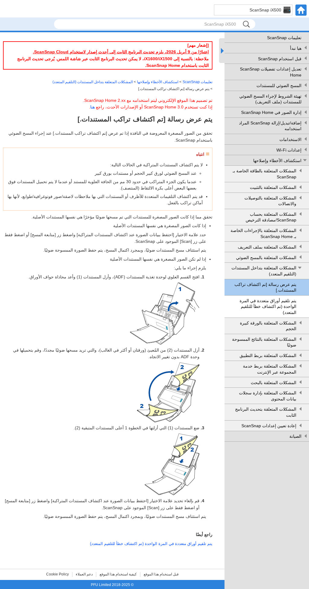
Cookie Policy (57, 574)
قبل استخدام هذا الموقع (161, 574)
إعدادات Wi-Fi (288, 150)
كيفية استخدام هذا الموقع (118, 574)
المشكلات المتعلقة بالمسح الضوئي (266, 257)
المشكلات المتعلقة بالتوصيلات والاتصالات (270, 201)
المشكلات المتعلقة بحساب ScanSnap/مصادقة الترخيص (271, 217)
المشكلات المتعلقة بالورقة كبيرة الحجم (268, 326)
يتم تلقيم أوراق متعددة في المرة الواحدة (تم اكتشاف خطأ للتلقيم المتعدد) (268, 306)
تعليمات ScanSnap (284, 37)
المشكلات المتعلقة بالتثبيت (273, 187)
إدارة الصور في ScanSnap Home (271, 112)
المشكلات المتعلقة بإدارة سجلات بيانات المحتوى (267, 395)
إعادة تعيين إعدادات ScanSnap (268, 425)
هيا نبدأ (295, 48)
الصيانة (295, 436)
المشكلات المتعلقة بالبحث (273, 382)
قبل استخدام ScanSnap (279, 58)
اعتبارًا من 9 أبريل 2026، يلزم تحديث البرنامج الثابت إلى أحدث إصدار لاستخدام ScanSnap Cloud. (121, 51)
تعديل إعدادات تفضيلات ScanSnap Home (270, 72)
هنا (92, 107)
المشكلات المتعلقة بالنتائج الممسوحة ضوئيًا (264, 342)
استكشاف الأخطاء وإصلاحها (277, 160)
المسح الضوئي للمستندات (278, 85)
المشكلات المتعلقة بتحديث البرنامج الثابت (265, 412)
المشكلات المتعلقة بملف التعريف (267, 247)
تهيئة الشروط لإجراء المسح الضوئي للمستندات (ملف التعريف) (270, 99)
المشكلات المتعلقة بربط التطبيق (268, 355)
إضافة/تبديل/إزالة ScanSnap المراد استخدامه (270, 126)
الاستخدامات (290, 139)
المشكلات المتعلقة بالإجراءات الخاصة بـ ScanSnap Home (263, 233)
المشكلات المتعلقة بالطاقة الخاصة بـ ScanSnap (264, 173)
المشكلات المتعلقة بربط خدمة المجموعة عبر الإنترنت (269, 369)
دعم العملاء (84, 574)
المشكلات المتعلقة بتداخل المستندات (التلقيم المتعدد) (263, 270)
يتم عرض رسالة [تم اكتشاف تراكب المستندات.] (265, 287)
